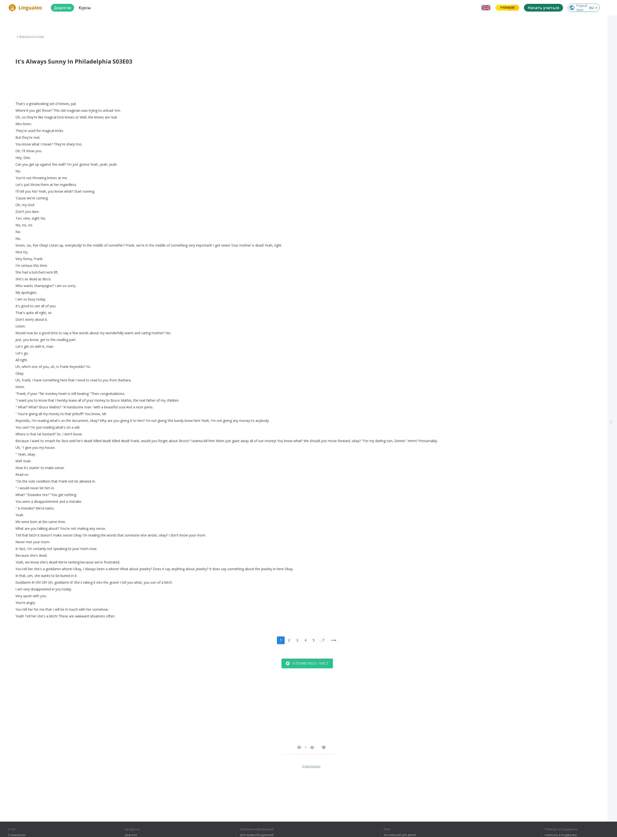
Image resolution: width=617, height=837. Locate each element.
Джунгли (131, 835)
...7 (321, 640)
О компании (17, 835)
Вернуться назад (31, 36)
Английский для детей (400, 835)
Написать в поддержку (561, 835)
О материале (311, 766)
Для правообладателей (257, 835)
